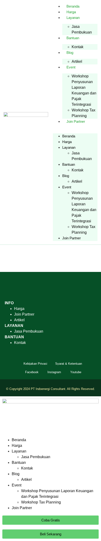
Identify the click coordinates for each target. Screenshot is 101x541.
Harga (71, 12)
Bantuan (72, 38)
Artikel (77, 61)
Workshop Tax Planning (83, 113)
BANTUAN (14, 337)
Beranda (72, 6)
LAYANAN (14, 326)
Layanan (73, 18)
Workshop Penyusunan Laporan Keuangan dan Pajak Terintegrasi (84, 90)
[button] (75, 127)
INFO (9, 303)
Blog (69, 53)
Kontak (77, 47)
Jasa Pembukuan (82, 29)
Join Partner (75, 121)
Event (70, 67)
